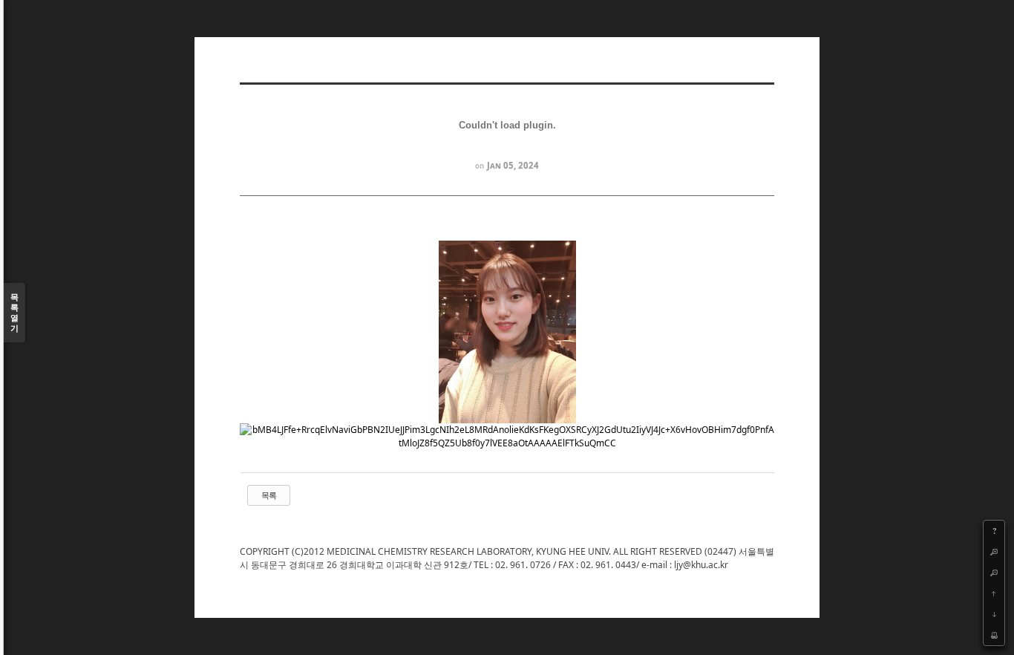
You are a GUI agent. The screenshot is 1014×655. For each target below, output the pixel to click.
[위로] (994, 593)
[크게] (994, 551)
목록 (268, 495)
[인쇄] (994, 635)
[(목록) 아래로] (994, 614)
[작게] (994, 572)
